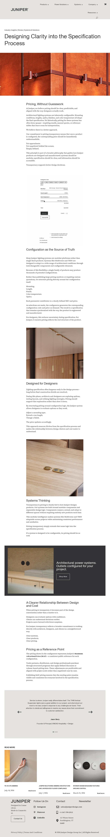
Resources (92, 12)
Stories (20, 30)
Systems (77, 4)
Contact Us (18, 819)
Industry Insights (11, 30)
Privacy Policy (16, 832)
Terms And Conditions (33, 832)
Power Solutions (61, 4)
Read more (32, 791)
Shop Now (63, 576)
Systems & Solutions (31, 30)
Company (92, 4)
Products (43, 4)
